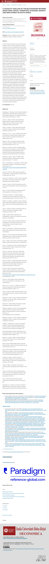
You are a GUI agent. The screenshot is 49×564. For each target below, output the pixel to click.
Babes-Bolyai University (8, 491)
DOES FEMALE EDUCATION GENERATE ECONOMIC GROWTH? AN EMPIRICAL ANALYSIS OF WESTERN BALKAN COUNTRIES (24, 425)
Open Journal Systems (7, 515)
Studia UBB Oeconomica (8, 462)
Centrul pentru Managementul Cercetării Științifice (13, 496)
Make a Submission (7, 456)
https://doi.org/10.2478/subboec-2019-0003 (14, 32)
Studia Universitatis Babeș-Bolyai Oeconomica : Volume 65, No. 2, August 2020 (22, 402)
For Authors (5, 507)
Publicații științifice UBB (8, 498)
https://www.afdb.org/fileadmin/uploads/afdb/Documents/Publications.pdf (19, 274)
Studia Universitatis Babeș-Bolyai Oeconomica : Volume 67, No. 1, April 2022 (21, 434)
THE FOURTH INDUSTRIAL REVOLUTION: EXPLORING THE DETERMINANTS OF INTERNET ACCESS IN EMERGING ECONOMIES (24, 413)
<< (3, 449)
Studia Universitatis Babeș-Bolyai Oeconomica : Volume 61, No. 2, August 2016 (24, 438)
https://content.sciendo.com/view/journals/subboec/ (15, 538)
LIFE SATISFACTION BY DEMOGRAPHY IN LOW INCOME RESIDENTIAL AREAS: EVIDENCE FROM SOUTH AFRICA (24, 436)
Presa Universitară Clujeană (8, 495)
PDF (32, 43)
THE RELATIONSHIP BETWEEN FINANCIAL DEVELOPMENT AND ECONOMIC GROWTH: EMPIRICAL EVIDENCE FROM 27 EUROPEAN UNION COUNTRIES (25, 418)
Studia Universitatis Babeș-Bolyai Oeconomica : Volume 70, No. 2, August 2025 (27, 419)
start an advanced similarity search (15, 451)
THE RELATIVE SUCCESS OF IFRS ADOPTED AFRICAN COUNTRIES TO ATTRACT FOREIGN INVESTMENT (25, 432)
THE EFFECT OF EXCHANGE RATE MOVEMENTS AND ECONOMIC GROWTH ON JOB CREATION (25, 396)
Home (4, 4)
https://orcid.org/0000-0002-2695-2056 (9, 28)
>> (12, 449)
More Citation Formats (35, 65)
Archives (8, 4)
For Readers (5, 505)
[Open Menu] (2, 1)
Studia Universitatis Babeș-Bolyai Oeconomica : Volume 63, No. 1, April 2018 (29, 423)
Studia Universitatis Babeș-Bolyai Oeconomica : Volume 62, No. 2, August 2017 (25, 398)
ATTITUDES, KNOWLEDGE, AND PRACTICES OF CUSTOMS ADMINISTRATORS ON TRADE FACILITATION (24, 400)
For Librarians (5, 509)
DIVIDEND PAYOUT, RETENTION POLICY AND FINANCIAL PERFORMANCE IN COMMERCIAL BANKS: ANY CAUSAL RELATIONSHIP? (25, 422)
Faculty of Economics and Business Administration (13, 493)
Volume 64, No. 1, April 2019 (16, 4)
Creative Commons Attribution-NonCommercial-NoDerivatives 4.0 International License (37, 92)
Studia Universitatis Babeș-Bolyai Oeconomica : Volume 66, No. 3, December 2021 (25, 414)
